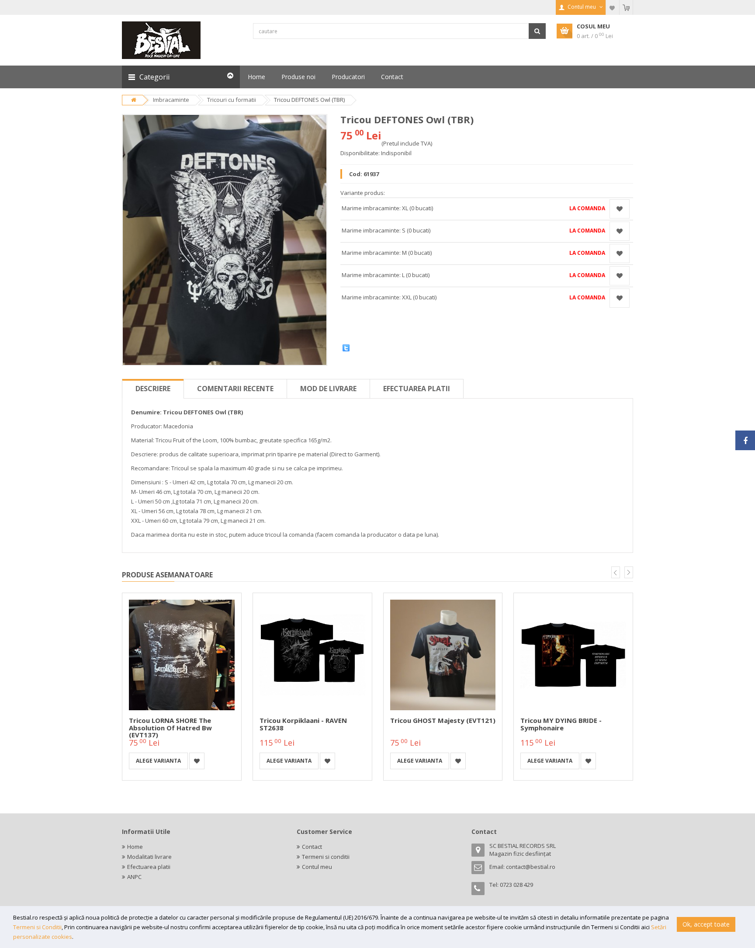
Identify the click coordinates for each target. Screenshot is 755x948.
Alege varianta (158, 760)
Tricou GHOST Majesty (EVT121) (442, 720)
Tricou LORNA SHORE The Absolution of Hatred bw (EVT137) (170, 727)
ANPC (134, 877)
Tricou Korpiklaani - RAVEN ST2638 (303, 724)
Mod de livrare (328, 388)
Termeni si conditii (326, 857)
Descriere (152, 388)
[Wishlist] (612, 7)
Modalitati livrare (149, 857)
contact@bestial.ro (530, 867)
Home (135, 847)
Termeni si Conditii (37, 927)
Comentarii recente (235, 388)
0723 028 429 (516, 885)
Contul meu (317, 867)
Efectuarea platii (416, 388)
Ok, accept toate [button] (706, 924)
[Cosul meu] (626, 7)
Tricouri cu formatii (231, 100)
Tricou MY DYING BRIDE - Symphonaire (561, 724)
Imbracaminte (171, 100)
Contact (312, 847)
